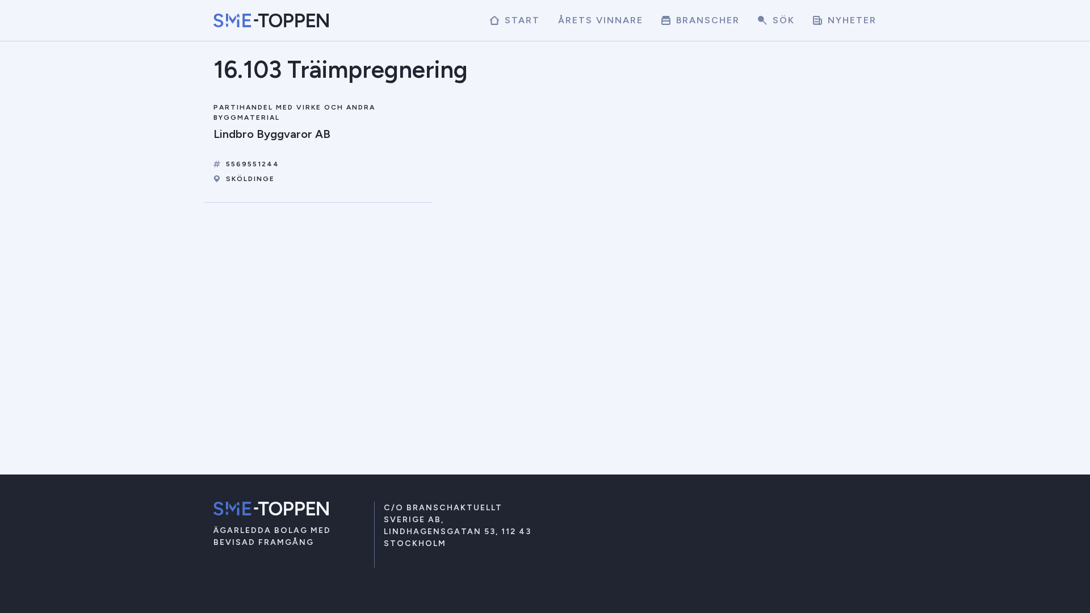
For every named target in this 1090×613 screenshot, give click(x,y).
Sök (782, 20)
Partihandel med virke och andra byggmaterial (294, 112)
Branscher (706, 20)
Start (520, 20)
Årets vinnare (600, 20)
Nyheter (850, 20)
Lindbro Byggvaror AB (271, 134)
